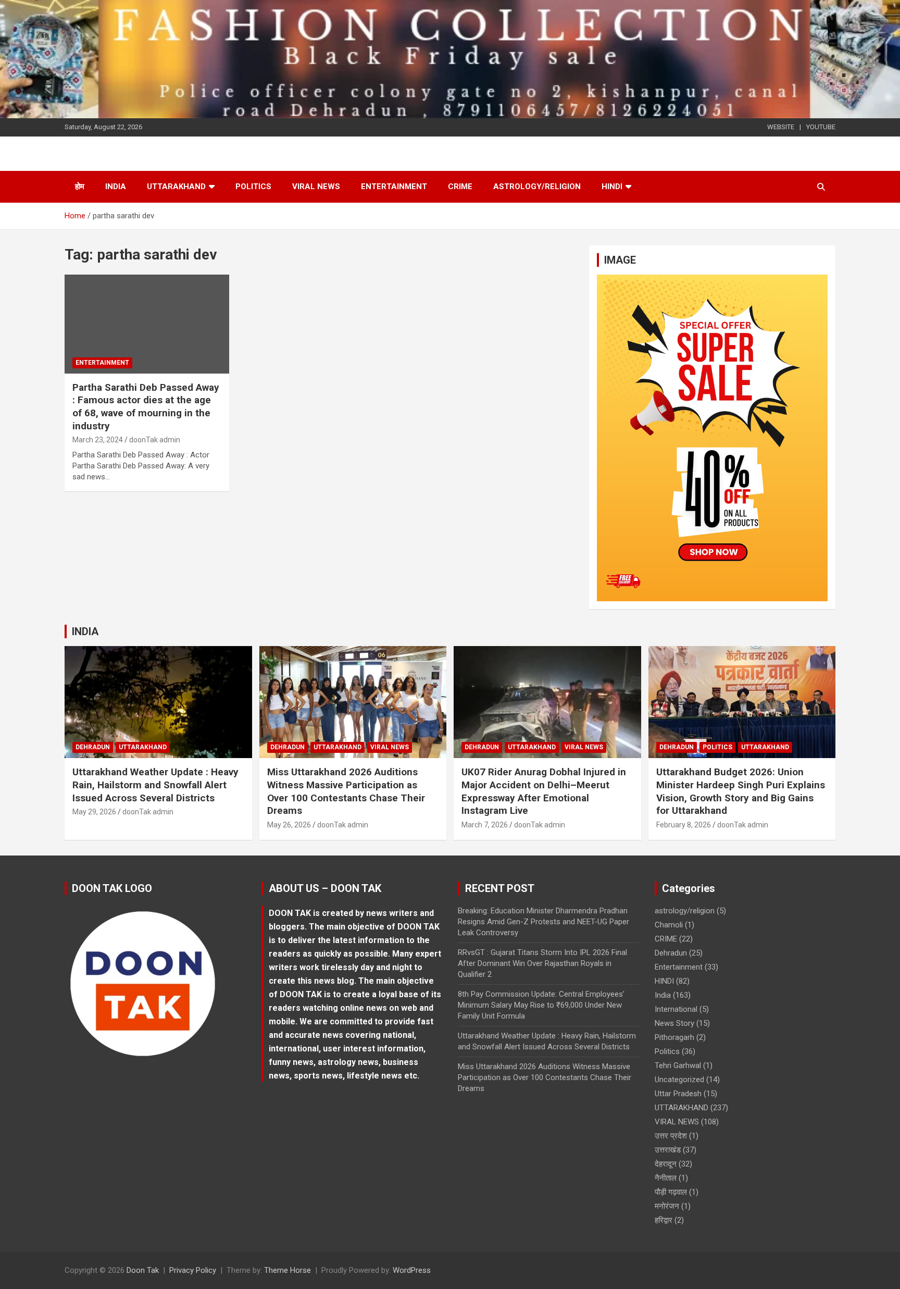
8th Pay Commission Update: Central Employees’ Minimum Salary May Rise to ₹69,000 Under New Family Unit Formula (541, 1005)
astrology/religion (537, 186)
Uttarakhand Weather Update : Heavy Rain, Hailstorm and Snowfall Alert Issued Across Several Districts (155, 784)
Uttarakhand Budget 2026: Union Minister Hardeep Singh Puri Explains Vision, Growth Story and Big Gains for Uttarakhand (740, 791)
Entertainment (394, 186)
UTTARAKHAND (176, 186)
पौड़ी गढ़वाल (671, 1192)
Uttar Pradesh (678, 1093)
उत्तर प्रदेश (671, 1136)
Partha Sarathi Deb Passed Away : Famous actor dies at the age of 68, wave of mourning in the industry (145, 406)
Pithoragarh (674, 1037)
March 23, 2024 (97, 440)
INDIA (85, 631)
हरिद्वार (663, 1220)
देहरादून (666, 1164)
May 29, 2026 (94, 812)
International (676, 1009)
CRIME (460, 186)
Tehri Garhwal (678, 1065)
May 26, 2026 (289, 825)
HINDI (612, 186)
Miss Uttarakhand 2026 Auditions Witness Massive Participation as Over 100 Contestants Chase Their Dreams (346, 791)
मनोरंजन (667, 1206)
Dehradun (93, 747)
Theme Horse (287, 1270)
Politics (253, 186)
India (115, 186)
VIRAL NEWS (316, 186)
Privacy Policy (192, 1270)
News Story (674, 1023)
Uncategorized (679, 1079)
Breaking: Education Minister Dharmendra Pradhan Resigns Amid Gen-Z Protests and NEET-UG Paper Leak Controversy (543, 921)
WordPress (412, 1270)
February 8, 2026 (683, 825)
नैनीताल (666, 1178)
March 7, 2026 (484, 825)
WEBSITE (780, 127)
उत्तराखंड (668, 1150)
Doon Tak (143, 1270)
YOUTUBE (820, 127)
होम (79, 186)
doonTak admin (154, 440)
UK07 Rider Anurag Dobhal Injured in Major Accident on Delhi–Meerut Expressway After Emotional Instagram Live (543, 791)
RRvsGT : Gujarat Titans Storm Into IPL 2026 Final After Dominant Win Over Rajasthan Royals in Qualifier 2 (542, 963)
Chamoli (669, 924)
